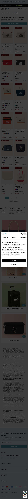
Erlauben (14, 260)
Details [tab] (14, 237)
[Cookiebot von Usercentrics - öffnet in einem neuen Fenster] (20, 234)
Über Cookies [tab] (23, 237)
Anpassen (13, 264)
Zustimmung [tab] (5, 237)
